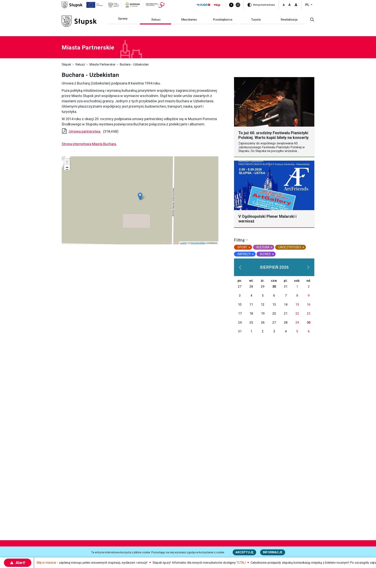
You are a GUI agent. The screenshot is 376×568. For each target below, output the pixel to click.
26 (263, 322)
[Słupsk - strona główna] (72, 4)
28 (251, 286)
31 (285, 286)
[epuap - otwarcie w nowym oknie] (203, 5)
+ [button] (67, 161)
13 (274, 304)
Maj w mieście (46, 562)
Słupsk (66, 64)
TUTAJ (241, 562)
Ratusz (80, 64)
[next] (308, 267)
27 (239, 286)
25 (251, 322)
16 (308, 304)
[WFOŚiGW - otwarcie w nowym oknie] (132, 5)
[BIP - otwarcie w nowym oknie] (217, 5)
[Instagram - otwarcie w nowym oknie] (238, 5)
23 (308, 313)
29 (262, 286)
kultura (262, 247)
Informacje (272, 552)
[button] (312, 19)
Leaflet (183, 242)
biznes (265, 254)
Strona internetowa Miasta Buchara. (89, 144)
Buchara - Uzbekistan (134, 64)
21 (285, 313)
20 (274, 313)
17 (240, 313)
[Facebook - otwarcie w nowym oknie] (231, 5)
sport (242, 247)
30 (274, 286)
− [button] (67, 167)
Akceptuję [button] (244, 552)
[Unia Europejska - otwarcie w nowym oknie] (94, 5)
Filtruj (240, 240)
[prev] (240, 267)
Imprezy (244, 254)
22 (297, 313)
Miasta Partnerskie (102, 64)
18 (251, 313)
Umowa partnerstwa (85, 131)
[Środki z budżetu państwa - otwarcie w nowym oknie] (114, 5)
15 (297, 304)
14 (285, 304)
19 (263, 313)
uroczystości (289, 247)
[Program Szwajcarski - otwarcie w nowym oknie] (155, 5)
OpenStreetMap (197, 242)
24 (240, 322)
